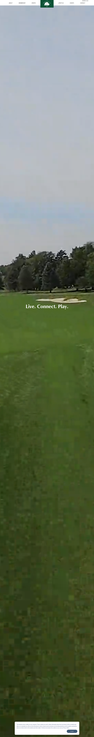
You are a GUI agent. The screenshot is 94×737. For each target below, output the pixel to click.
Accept (72, 731)
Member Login (85, 0)
